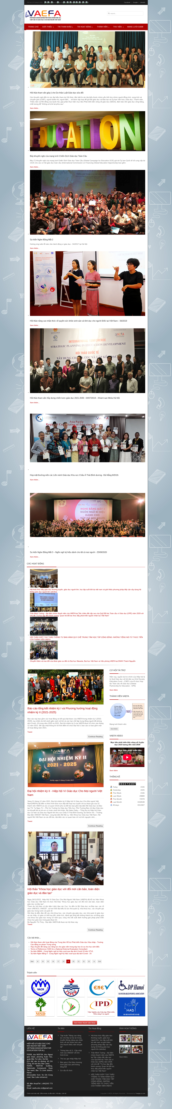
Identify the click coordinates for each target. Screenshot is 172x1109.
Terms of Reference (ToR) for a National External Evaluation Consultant (59, 949)
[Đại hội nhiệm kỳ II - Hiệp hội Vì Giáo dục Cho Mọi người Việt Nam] (65, 787)
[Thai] (87, 2)
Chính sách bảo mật (33, 1093)
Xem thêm (114, 690)
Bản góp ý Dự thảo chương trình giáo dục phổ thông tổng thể (71, 1064)
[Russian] (84, 2)
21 (78, 961)
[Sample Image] (125, 1042)
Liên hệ (64, 1093)
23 (89, 961)
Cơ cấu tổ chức (66, 1070)
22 (83, 961)
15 (48, 961)
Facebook (127, 2)
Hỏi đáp (58, 1093)
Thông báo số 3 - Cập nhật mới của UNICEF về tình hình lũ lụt (71, 1052)
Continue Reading (95, 737)
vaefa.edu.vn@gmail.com (42, 1088)
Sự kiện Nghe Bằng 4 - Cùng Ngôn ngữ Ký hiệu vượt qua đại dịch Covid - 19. (61, 953)
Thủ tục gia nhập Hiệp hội (70, 1059)
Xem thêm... (35, 108)
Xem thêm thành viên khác (84, 1022)
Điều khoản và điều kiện (47, 1093)
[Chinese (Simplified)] (54, 2)
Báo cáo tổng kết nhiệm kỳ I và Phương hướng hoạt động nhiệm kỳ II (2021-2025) (62, 710)
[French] (68, 2)
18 (63, 961)
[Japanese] (77, 2)
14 (43, 961)
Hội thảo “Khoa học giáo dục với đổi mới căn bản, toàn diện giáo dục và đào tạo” (63, 891)
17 (58, 961)
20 (73, 961)
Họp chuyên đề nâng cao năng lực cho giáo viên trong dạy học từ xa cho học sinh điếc (65, 947)
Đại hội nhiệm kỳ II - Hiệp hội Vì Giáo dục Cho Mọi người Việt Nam (64, 792)
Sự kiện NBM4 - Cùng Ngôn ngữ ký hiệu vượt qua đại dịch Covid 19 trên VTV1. (62, 951)
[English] (65, 2)
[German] (71, 2)
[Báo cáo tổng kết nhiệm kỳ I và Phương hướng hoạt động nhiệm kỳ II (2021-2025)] (65, 704)
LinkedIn (142, 2)
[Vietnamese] (45, 2)
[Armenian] (49, 2)
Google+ (135, 2)
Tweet (29, 732)
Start (32, 961)
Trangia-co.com (140, 1093)
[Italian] (74, 2)
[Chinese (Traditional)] (60, 2)
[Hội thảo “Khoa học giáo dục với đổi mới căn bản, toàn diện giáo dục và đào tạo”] (65, 885)
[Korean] (80, 2)
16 (53, 961)
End (99, 961)
